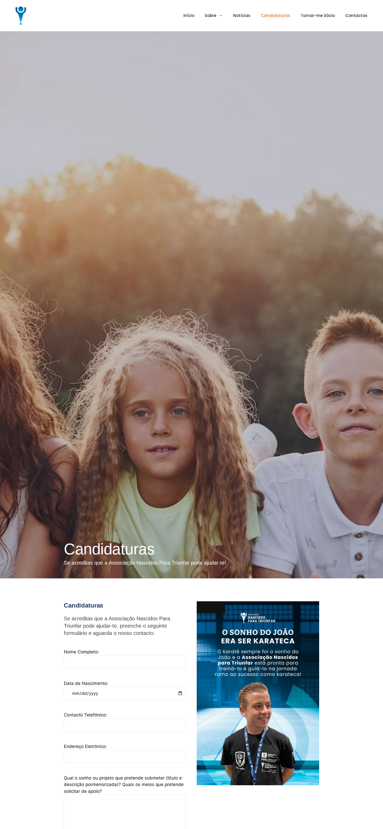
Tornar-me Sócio (318, 15)
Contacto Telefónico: (85, 714)
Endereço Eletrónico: (85, 746)
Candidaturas (275, 15)
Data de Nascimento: (86, 683)
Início (188, 15)
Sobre (210, 15)
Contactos (356, 15)
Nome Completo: (81, 651)
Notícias (241, 15)
